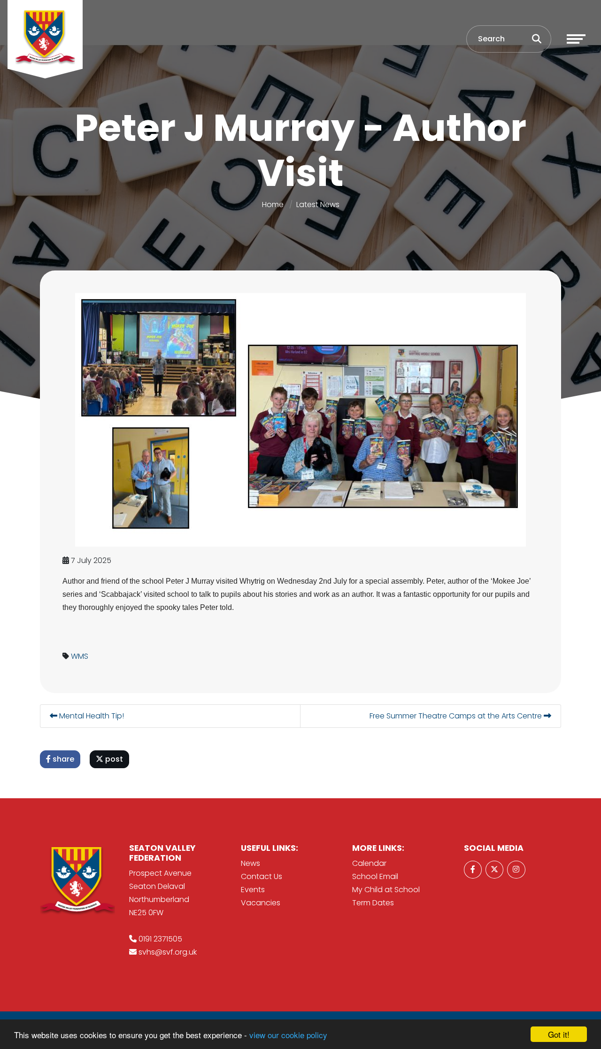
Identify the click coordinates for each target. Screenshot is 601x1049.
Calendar (369, 863)
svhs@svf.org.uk (168, 952)
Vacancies (260, 902)
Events (253, 889)
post (113, 759)
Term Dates (373, 902)
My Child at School (386, 889)
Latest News (317, 204)
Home (273, 204)
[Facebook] (473, 870)
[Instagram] (516, 870)
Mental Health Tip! (90, 715)
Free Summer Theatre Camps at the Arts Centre (457, 715)
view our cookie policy (288, 1035)
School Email (375, 876)
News (250, 863)
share (62, 759)
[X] (494, 870)
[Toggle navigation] (576, 39)
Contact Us (261, 876)
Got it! (559, 1034)
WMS (79, 656)
